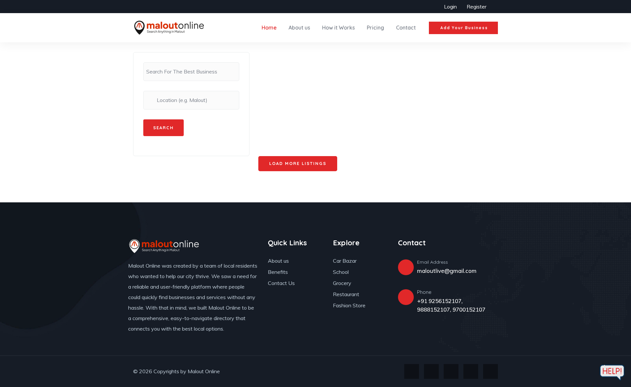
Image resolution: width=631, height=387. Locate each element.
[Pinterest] (470, 371)
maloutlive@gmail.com (447, 270)
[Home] (169, 27)
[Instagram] (451, 371)
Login (450, 6)
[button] (463, 28)
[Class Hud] (164, 246)
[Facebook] (431, 371)
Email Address (432, 262)
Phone (424, 292)
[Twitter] (411, 371)
